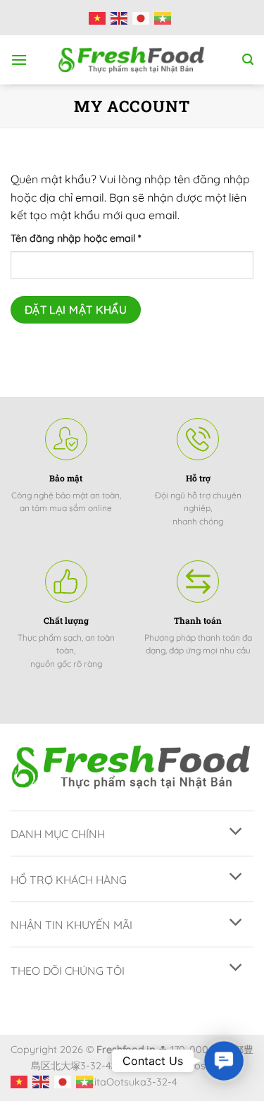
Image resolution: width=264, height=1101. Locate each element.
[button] (224, 1061)
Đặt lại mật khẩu (76, 309)
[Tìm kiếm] (247, 59)
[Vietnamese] (100, 17)
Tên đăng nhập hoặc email (87, 239)
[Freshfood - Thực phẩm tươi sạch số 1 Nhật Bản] (132, 59)
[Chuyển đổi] (236, 832)
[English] (121, 17)
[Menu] (19, 59)
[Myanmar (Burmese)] (165, 17)
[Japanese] (143, 17)
